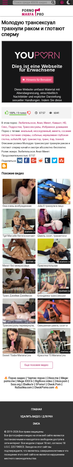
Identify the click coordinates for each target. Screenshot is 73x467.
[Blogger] (4, 166)
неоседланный (42, 131)
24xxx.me (53, 378)
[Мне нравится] (7, 112)
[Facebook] (26, 160)
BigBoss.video (43, 381)
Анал (40, 122)
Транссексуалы (32, 126)
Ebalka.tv (28, 384)
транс (45, 139)
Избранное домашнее (55, 126)
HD (64, 122)
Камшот (57, 122)
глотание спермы (20, 135)
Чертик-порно (36, 378)
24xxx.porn (60, 381)
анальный (26, 131)
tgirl (24, 139)
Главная (36, 409)
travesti (60, 139)
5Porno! (40, 384)
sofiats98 (16, 139)
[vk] (19, 160)
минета (56, 131)
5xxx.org (16, 384)
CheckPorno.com (44, 387)
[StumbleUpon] (61, 160)
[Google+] (33, 160)
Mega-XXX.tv (25, 381)
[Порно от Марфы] (36, 11)
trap (52, 139)
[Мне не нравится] (29, 112)
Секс (4, 126)
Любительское (27, 122)
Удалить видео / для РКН (36, 416)
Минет (47, 122)
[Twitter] (54, 160)
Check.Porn (54, 384)
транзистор (34, 139)
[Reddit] (40, 160)
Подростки (15, 126)
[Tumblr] (47, 160)
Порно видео (16, 378)
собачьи (37, 135)
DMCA (36, 423)
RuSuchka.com (23, 387)
